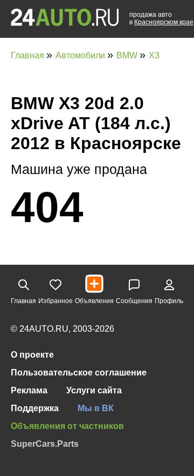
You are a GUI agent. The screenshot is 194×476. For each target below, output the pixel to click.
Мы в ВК (96, 408)
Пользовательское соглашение (79, 372)
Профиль (169, 301)
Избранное (55, 301)
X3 (154, 55)
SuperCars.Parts (45, 443)
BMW (128, 55)
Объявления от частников (67, 426)
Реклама (29, 390)
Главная (28, 55)
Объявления (94, 301)
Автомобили (81, 55)
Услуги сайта (94, 390)
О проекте (32, 354)
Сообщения (134, 301)
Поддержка (35, 408)
